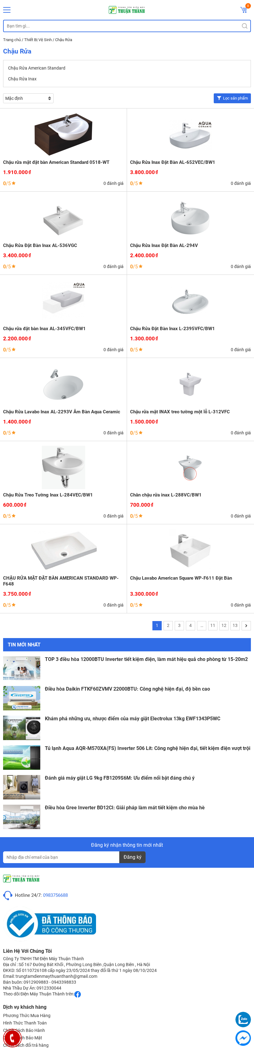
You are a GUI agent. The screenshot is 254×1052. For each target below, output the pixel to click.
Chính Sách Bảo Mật (22, 1037)
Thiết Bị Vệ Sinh (38, 39)
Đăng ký (133, 857)
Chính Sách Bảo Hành (24, 1030)
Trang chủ (12, 39)
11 (212, 625)
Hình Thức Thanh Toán (25, 1022)
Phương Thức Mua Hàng (26, 1015)
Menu (7, 10)
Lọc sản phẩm (235, 98)
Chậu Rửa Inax (22, 78)
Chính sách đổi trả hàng (26, 1045)
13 (235, 625)
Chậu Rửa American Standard (36, 68)
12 (223, 625)
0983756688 (55, 895)
